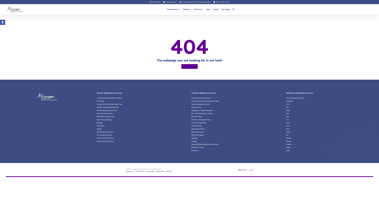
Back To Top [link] (242, 170)
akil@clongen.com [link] (171, 2)
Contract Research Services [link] (203, 93)
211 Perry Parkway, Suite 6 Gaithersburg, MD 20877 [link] (196, 2)
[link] (2, 22)
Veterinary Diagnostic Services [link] (299, 93)
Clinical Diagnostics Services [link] (109, 93)
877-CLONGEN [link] (156, 2)
